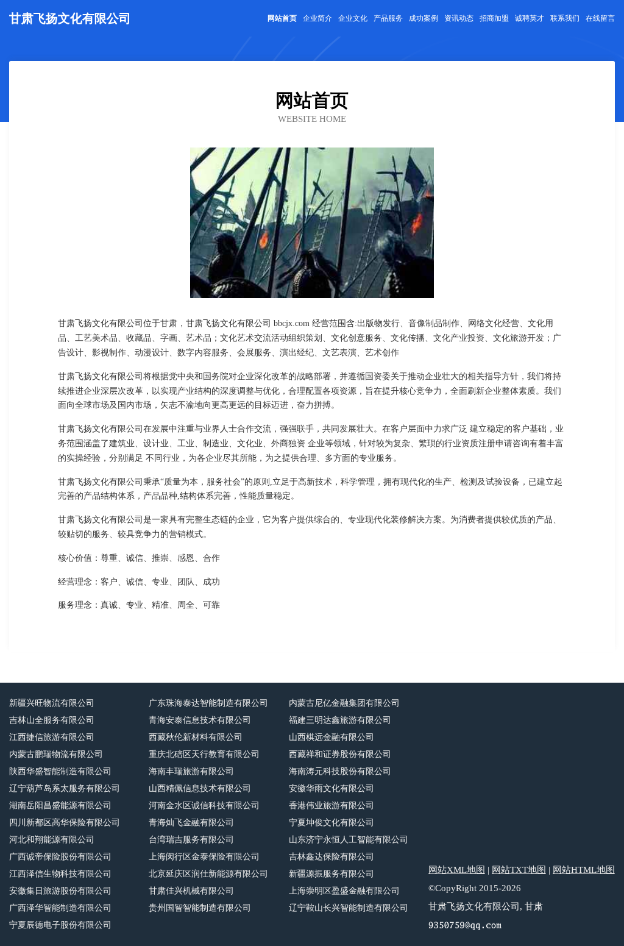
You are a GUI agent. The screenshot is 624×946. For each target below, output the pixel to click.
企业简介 (317, 18)
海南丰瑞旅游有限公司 (191, 771)
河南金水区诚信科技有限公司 (204, 805)
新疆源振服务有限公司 (331, 873)
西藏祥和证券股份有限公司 (340, 754)
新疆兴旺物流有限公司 (51, 703)
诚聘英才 (529, 18)
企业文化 (352, 18)
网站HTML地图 (584, 870)
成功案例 (423, 18)
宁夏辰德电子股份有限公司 (60, 925)
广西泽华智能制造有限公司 (60, 907)
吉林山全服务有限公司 (51, 720)
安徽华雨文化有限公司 (331, 788)
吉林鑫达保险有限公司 (331, 856)
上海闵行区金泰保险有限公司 (204, 856)
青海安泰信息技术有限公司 (200, 720)
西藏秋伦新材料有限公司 (196, 737)
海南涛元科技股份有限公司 (340, 771)
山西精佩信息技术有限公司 (200, 788)
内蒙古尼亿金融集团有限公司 (344, 703)
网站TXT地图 (519, 870)
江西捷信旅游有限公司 (51, 737)
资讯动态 (458, 18)
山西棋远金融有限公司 (331, 737)
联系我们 (565, 18)
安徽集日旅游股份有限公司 (60, 890)
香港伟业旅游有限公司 (331, 805)
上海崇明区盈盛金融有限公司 (344, 890)
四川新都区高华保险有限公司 (64, 822)
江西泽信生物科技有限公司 (60, 873)
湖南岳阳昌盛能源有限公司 (60, 805)
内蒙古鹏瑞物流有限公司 (56, 754)
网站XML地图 (456, 870)
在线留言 (600, 18)
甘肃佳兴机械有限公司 (191, 890)
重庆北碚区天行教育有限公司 (204, 754)
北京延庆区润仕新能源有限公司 (208, 873)
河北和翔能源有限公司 (51, 839)
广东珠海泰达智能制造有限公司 (208, 703)
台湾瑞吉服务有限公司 (191, 839)
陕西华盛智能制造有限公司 (60, 771)
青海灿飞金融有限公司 (191, 822)
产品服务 (388, 18)
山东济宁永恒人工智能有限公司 (348, 839)
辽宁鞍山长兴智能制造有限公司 (348, 907)
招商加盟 (494, 18)
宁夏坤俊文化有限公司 (331, 822)
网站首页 (282, 18)
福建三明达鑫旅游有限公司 (340, 720)
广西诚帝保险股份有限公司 (60, 856)
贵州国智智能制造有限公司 (200, 907)
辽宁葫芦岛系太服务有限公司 (64, 788)
